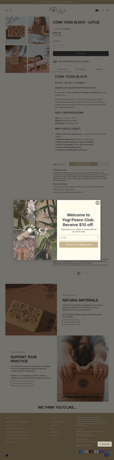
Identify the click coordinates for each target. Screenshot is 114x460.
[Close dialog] (98, 203)
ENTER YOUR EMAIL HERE (79, 244)
